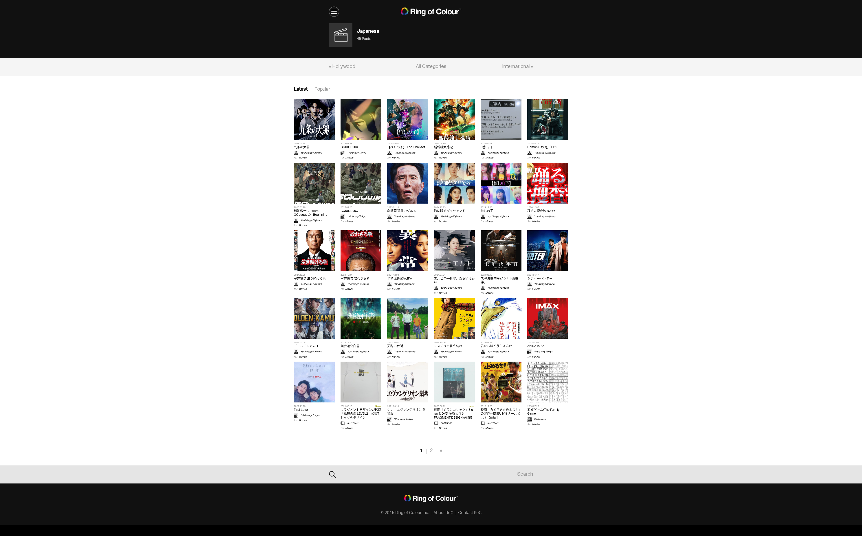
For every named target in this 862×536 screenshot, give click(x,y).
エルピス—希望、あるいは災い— (454, 280)
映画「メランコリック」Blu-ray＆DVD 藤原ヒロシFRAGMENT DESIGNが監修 (454, 413)
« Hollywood (342, 67)
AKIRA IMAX (536, 346)
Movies (303, 157)
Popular (322, 90)
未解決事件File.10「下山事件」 (499, 280)
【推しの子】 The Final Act (406, 147)
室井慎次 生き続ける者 (310, 278)
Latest (301, 90)
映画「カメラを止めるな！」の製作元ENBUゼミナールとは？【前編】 (501, 413)
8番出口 (486, 147)
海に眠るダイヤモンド (449, 211)
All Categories (431, 67)
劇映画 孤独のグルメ (401, 211)
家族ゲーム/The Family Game (543, 411)
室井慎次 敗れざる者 (355, 278)
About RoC (443, 513)
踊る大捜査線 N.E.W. (541, 211)
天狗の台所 (395, 346)
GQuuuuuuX (349, 147)
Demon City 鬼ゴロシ (542, 147)
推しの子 (487, 211)
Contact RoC (470, 513)
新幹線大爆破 (443, 147)
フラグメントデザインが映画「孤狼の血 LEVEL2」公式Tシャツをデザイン (361, 413)
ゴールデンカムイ (306, 346)
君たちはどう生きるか (496, 346)
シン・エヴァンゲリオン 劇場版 (406, 411)
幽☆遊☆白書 (350, 346)
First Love (301, 409)
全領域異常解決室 (399, 278)
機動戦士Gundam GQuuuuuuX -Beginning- (311, 213)
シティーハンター (539, 278)
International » (517, 67)
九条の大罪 (302, 147)
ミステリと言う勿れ (448, 346)
